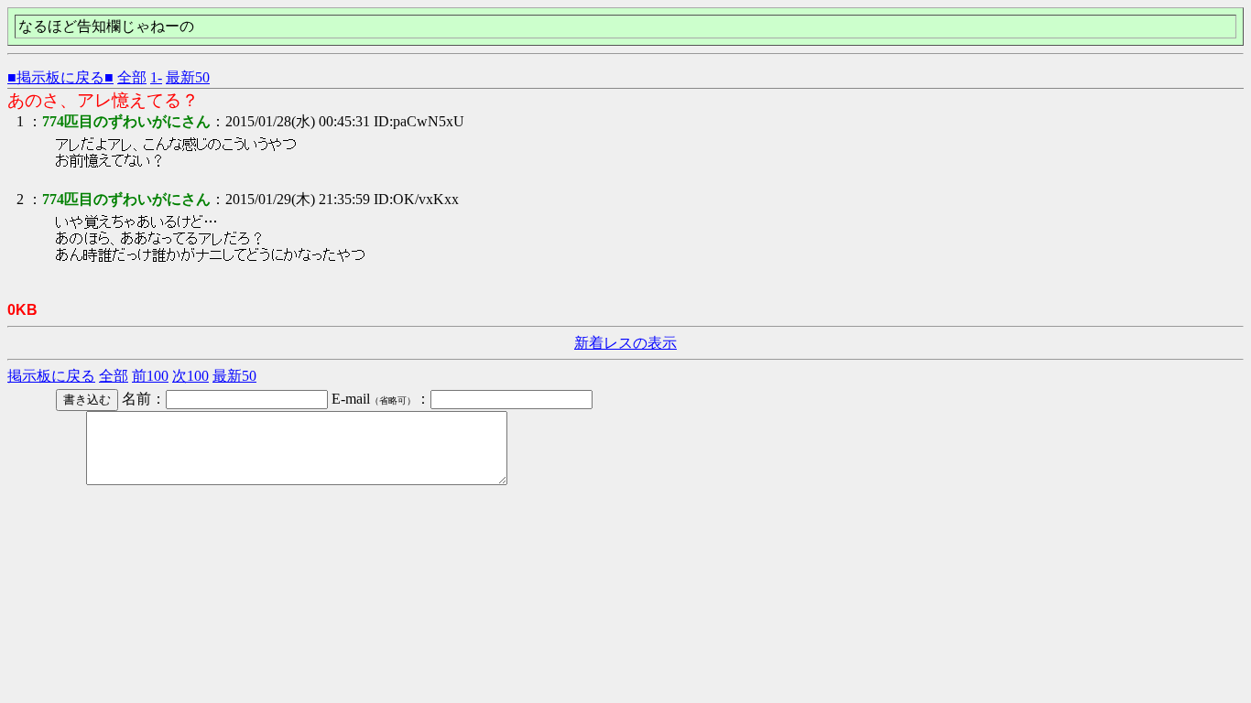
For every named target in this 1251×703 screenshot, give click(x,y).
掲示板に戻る (51, 376)
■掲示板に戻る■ (60, 77)
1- (156, 77)
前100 (150, 376)
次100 (190, 376)
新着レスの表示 (625, 343)
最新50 (188, 77)
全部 (132, 77)
